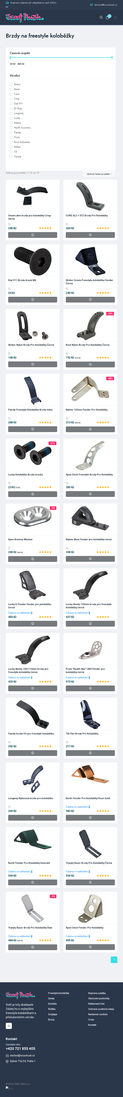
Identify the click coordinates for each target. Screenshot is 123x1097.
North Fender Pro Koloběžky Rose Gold (88, 798)
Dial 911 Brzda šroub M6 (22, 280)
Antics (17, 84)
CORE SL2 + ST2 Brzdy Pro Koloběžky (87, 215)
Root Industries (22, 142)
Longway (19, 113)
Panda (17, 132)
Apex (17, 89)
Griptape (52, 1014)
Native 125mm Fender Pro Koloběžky (86, 409)
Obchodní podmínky (98, 998)
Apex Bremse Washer (20, 539)
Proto (17, 137)
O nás (91, 1019)
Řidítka (51, 1009)
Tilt (15, 152)
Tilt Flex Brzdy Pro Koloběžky (82, 733)
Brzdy (51, 1019)
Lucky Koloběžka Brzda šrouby (25, 474)
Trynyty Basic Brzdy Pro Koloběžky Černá (89, 863)
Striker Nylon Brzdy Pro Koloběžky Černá (31, 344)
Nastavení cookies (98, 1014)
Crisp (17, 99)
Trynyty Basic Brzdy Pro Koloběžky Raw (30, 927)
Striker (17, 147)
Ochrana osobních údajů (101, 1009)
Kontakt (92, 1025)
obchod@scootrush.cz (105, 5)
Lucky (17, 118)
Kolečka (52, 1003)
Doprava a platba (97, 993)
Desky (51, 998)
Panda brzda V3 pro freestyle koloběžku (31, 733)
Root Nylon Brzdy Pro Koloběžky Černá (87, 344)
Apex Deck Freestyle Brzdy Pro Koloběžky (89, 474)
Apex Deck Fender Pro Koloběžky (84, 927)
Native (17, 123)
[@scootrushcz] (9, 1026)
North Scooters (22, 128)
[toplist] (9, 1088)
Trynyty (17, 156)
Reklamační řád (96, 1003)
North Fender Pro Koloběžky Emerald (29, 863)
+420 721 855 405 (20, 1049)
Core (16, 94)
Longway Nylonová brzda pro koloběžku (30, 798)
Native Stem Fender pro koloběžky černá (89, 539)
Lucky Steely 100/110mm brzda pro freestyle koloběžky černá (28, 671)
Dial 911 (18, 103)
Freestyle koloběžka (58, 993)
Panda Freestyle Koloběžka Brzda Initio (30, 409)
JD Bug (18, 108)
